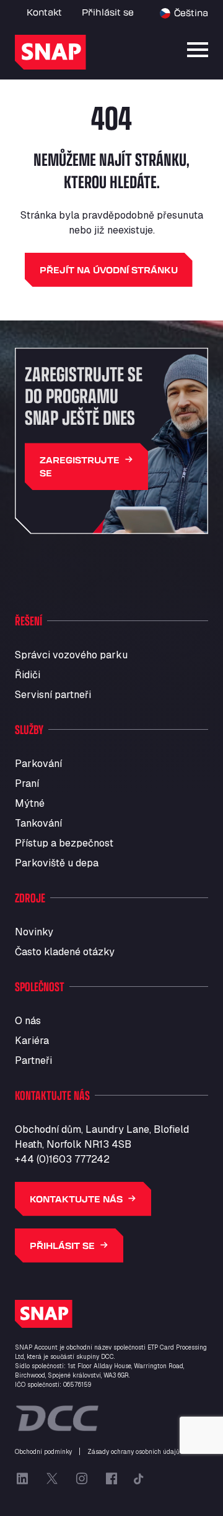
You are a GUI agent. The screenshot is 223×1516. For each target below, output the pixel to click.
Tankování (38, 823)
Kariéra (32, 1040)
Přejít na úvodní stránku (109, 270)
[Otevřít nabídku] (197, 49)
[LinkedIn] (22, 1478)
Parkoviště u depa (56, 862)
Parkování (38, 763)
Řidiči (27, 674)
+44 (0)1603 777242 (62, 1159)
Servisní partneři (53, 694)
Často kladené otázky (65, 951)
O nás (28, 1020)
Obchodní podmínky (43, 1452)
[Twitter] (52, 1478)
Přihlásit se (108, 12)
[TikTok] (139, 1478)
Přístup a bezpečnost (64, 843)
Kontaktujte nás (76, 1199)
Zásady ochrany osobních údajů (133, 1452)
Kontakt (44, 12)
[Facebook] (111, 1478)
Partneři (33, 1060)
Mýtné (30, 803)
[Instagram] (81, 1478)
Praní (27, 783)
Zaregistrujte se (80, 466)
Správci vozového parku (71, 654)
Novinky (34, 931)
